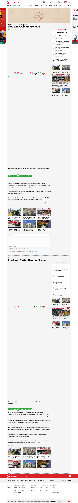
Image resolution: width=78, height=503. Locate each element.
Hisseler (47, 490)
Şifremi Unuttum (10, 489)
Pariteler (23, 489)
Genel (35, 480)
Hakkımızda (54, 485)
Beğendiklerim (17, 487)
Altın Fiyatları (48, 485)
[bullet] (24, 248)
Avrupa (14, 5)
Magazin (47, 480)
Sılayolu (30, 5)
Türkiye (19, 5)
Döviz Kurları (48, 489)
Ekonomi (36, 5)
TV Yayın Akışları (42, 489)
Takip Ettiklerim (17, 489)
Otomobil (42, 5)
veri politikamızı (52, 501)
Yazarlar (53, 487)
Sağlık (57, 480)
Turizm (55, 5)
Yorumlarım (16, 494)
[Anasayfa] (64, 5)
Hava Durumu (33, 485)
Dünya (25, 5)
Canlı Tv (23, 485)
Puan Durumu (33, 490)
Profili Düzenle (17, 485)
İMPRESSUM (54, 489)
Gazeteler (24, 487)
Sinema (40, 487)
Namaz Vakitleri (34, 487)
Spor (60, 5)
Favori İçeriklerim (17, 495)
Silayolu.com (10, 24)
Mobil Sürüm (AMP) (55, 492)
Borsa (47, 487)
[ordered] (23, 248)
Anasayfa (9, 5)
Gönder (11, 248)
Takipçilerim (16, 490)
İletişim (53, 490)
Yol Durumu (41, 490)
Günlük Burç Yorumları (26, 490)
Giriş (7, 485)
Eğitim (26, 480)
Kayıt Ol (8, 487)
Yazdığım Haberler (17, 492)
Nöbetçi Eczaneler (34, 489)
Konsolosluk (49, 5)
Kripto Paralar (42, 485)
